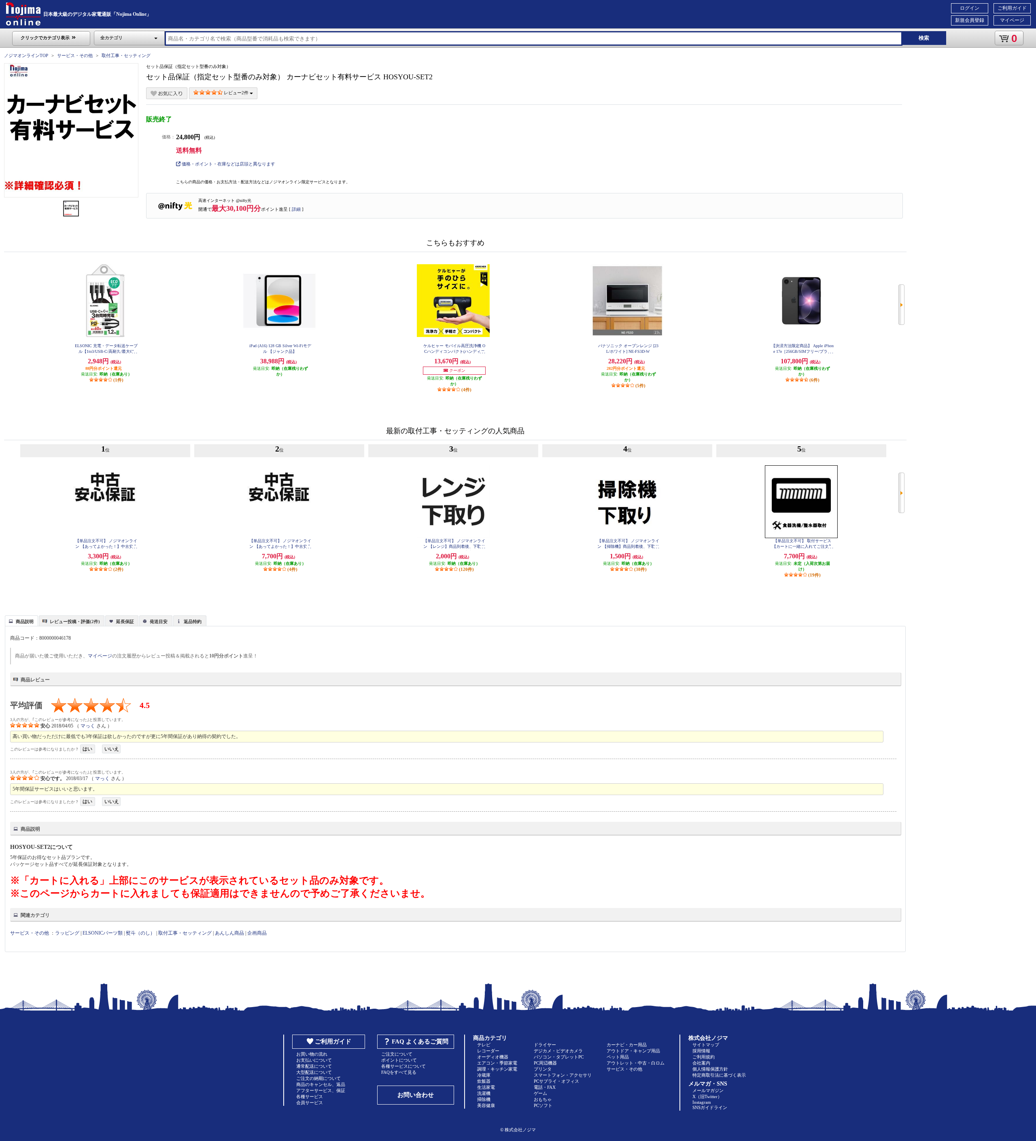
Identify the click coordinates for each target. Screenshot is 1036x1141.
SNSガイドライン (709, 1107)
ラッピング (67, 933)
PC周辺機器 (545, 1062)
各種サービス (309, 1096)
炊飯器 (483, 1081)
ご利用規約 (703, 1056)
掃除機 (483, 1099)
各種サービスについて (403, 1066)
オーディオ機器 (492, 1056)
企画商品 (257, 933)
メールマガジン (708, 1090)
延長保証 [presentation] (125, 621)
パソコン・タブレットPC (559, 1056)
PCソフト (543, 1105)
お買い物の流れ (311, 1054)
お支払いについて (314, 1060)
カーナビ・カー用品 (627, 1044)
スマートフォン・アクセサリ (563, 1075)
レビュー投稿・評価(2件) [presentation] (75, 621)
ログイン (969, 8)
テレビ (483, 1044)
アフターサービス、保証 (320, 1090)
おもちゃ (543, 1099)
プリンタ (543, 1069)
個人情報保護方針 (710, 1069)
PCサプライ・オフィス (556, 1081)
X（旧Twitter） (707, 1096)
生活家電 (486, 1087)
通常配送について (314, 1066)
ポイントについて (399, 1060)
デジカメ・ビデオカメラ (558, 1050)
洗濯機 (483, 1093)
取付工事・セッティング (126, 55)
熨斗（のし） (140, 933)
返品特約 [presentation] (193, 621)
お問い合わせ (415, 1095)
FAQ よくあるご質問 (420, 1041)
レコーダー (488, 1050)
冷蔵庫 (483, 1075)
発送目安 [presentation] (159, 621)
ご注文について (396, 1054)
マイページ (1012, 20)
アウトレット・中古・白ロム (635, 1062)
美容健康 (486, 1105)
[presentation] (20, 620)
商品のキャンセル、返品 (320, 1084)
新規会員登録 (969, 20)
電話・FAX (545, 1087)
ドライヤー (545, 1044)
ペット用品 (618, 1056)
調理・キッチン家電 (497, 1069)
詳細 (296, 209)
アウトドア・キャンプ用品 (633, 1050)
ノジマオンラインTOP (26, 55)
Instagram (701, 1102)
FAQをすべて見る (398, 1072)
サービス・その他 (75, 55)
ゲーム (540, 1093)
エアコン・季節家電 (497, 1062)
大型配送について (314, 1072)
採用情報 (701, 1050)
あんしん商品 (229, 933)
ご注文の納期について (318, 1078)
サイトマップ (705, 1044)
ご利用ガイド (1012, 8)
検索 (924, 38)
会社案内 (701, 1062)
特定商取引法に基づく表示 (719, 1075)
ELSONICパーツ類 (103, 933)
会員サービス (309, 1102)
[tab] (21, 620)
